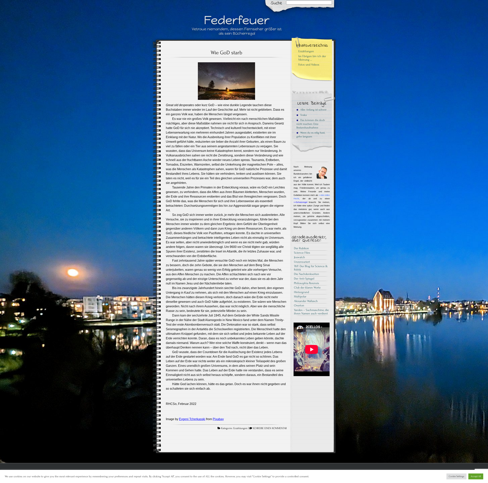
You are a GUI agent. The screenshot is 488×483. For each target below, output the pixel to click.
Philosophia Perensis (306, 283)
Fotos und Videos (308, 64)
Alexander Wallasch (306, 301)
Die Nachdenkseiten (306, 274)
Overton (299, 305)
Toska (303, 115)
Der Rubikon (301, 248)
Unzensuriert (302, 262)
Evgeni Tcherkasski (192, 419)
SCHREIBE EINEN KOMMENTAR (270, 428)
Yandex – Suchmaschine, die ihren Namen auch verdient (311, 311)
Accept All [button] (476, 476)
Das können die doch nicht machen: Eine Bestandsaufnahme (310, 124)
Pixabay (218, 419)
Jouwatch (299, 257)
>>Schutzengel (300, 202)
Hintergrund (301, 292)
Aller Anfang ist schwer (313, 109)
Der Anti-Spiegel (304, 278)
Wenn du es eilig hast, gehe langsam (310, 134)
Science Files (302, 252)
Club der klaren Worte (307, 287)
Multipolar (300, 296)
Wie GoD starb (226, 53)
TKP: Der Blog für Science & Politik (311, 267)
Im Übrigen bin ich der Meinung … (312, 57)
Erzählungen (240, 428)
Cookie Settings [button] (456, 476)
